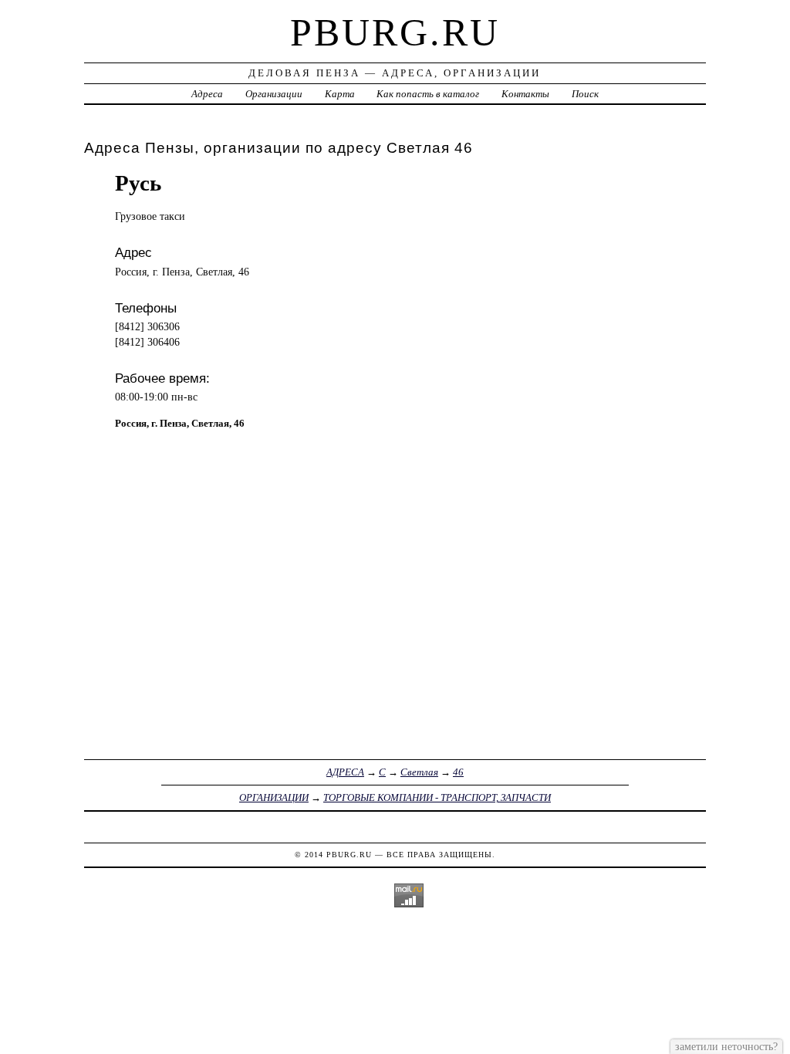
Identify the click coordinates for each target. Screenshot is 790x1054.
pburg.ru (395, 32)
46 (458, 772)
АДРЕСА (345, 772)
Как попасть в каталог (427, 94)
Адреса (207, 94)
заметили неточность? (726, 1046)
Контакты (525, 94)
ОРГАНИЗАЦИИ (274, 797)
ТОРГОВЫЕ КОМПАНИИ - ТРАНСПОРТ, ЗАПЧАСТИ (437, 797)
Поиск (585, 94)
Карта (340, 94)
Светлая (419, 772)
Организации (273, 94)
